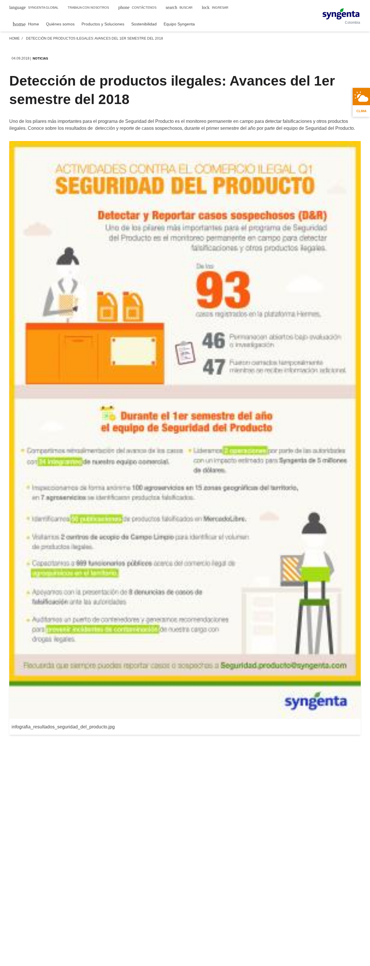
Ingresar (215, 7)
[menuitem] (25, 24)
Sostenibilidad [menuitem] (144, 24)
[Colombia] (341, 14)
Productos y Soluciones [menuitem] (103, 24)
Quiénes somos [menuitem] (60, 24)
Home (14, 38)
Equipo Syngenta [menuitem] (179, 24)
